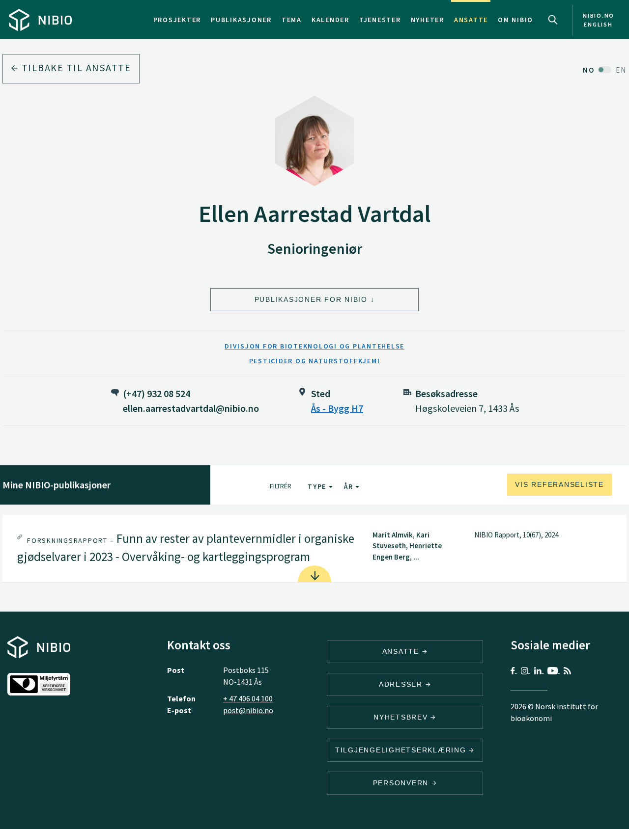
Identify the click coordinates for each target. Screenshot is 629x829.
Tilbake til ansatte (75, 67)
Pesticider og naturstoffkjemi (314, 360)
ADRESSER (402, 684)
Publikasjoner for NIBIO (311, 299)
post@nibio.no (248, 710)
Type (318, 486)
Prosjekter (177, 19)
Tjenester (380, 19)
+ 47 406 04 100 (248, 698)
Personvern (402, 783)
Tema (292, 19)
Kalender (330, 19)
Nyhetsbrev (401, 717)
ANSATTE (402, 651)
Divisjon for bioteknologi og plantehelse (314, 346)
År (349, 486)
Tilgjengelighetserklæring (402, 750)
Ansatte (471, 19)
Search (553, 19)
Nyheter (427, 19)
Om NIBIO (515, 19)
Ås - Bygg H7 (337, 408)
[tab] (314, 548)
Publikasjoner (241, 19)
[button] (314, 548)
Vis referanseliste (559, 484)
